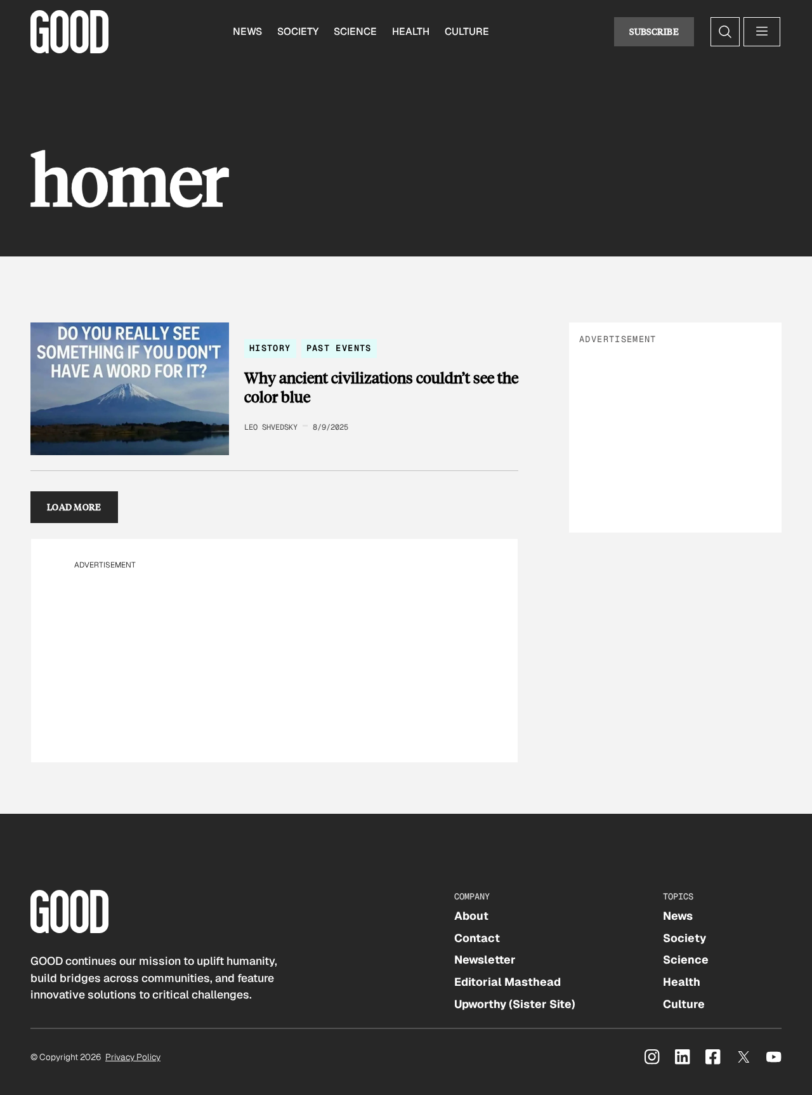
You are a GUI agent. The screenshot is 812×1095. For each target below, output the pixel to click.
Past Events (339, 348)
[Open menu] (761, 31)
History (270, 348)
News (247, 31)
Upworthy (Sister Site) (514, 1004)
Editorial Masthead (507, 981)
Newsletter (485, 959)
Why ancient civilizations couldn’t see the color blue (381, 387)
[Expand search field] (725, 31)
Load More (74, 506)
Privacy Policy (132, 1057)
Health (410, 31)
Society (297, 31)
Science (355, 31)
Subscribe (654, 31)
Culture (467, 31)
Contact (477, 938)
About (471, 915)
